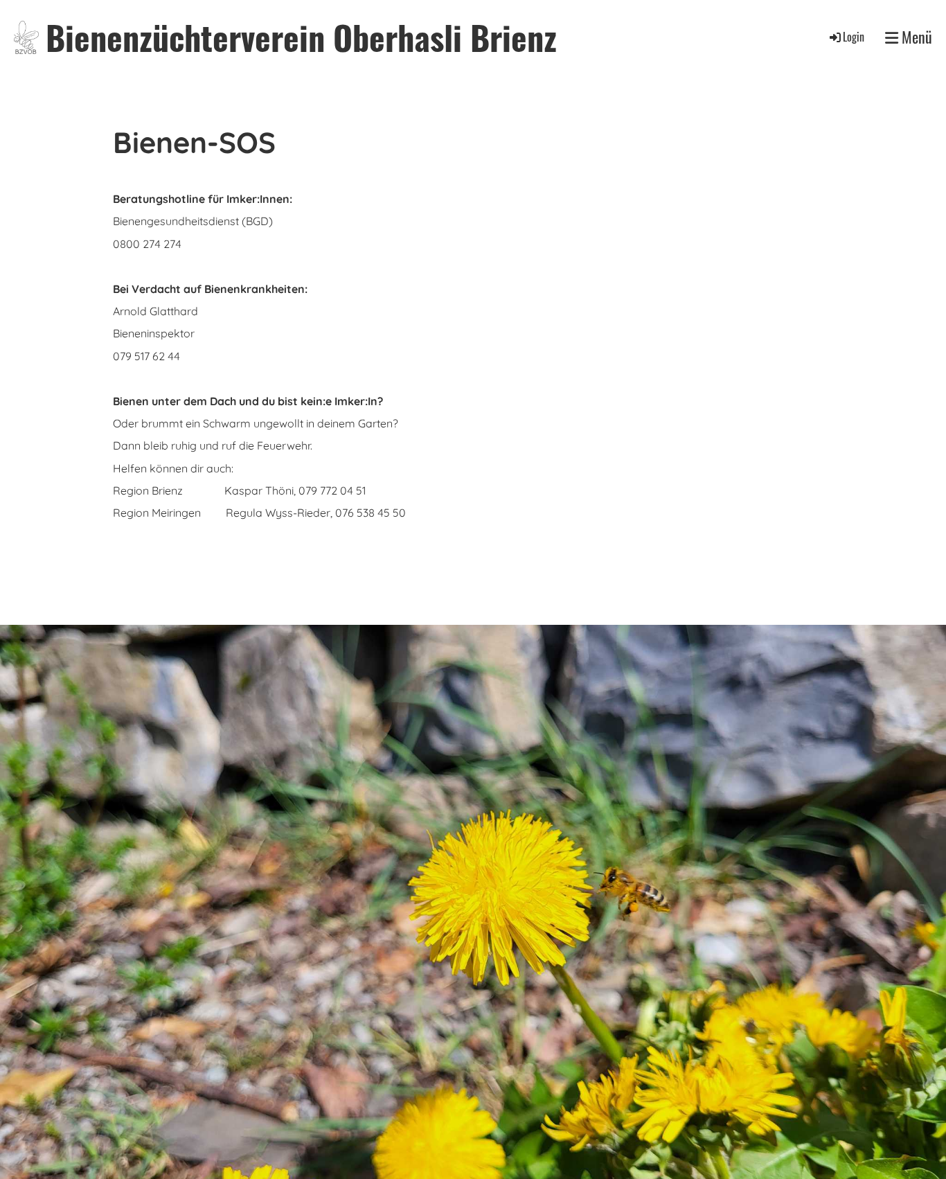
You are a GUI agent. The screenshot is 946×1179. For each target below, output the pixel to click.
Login (853, 36)
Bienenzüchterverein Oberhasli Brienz (301, 37)
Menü (915, 37)
